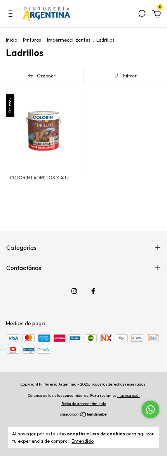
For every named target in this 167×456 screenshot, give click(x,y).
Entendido (82, 441)
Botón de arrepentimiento (83, 403)
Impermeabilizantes (68, 40)
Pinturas (32, 40)
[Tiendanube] (83, 414)
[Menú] (12, 14)
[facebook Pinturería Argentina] (93, 291)
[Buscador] (141, 14)
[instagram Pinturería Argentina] (74, 291)
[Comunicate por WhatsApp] (150, 409)
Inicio (11, 40)
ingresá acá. (128, 395)
